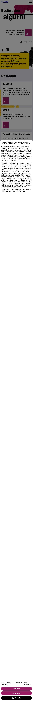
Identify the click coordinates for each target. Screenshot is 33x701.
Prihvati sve (16, 688)
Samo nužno (16, 693)
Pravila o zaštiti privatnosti (5, 683)
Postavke (18, 698)
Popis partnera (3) (27, 683)
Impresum (18, 683)
